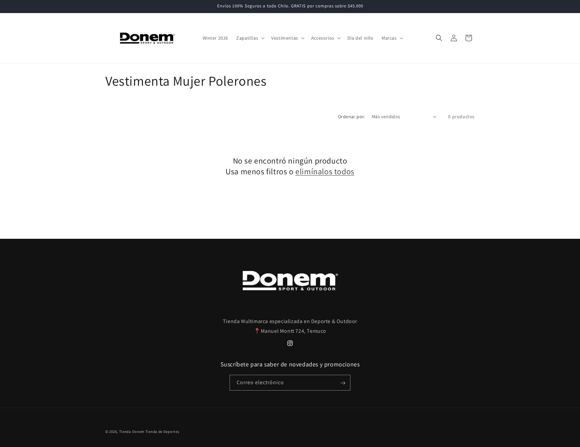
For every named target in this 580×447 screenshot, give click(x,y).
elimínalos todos (324, 171)
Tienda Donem (131, 431)
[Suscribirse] (342, 383)
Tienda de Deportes (162, 431)
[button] (249, 38)
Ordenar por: (351, 117)
